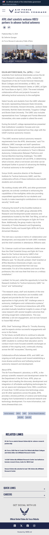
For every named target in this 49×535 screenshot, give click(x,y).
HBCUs (18, 413)
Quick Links (10, 488)
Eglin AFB (28, 417)
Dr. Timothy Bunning (36, 326)
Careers (8, 494)
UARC (37, 87)
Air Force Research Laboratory (36, 413)
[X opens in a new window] (21, 526)
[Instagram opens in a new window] (34, 526)
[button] (10, 4)
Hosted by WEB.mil (24, 532)
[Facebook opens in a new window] (27, 526)
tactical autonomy (9, 413)
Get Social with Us (24, 505)
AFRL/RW (20, 417)
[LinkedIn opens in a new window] (15, 526)
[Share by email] (8, 27)
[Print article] (4, 27)
